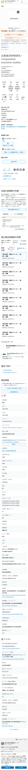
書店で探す (14, 161)
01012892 (15, 442)
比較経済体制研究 (7, 421)
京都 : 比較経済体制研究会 (9, 451)
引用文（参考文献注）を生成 (11, 173)
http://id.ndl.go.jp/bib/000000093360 (12, 614)
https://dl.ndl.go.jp (7, 726)
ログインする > (4, 49)
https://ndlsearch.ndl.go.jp (9, 606)
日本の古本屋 (7, 370)
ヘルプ (10, 206)
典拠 (13, 444)
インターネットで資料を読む (8, 749)
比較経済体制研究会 (7, 440)
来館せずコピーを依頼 (8, 145)
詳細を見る (23, 98)
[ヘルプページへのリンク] (15, 29)
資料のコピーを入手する (7, 751)
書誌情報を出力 (7, 176)
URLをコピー (9, 170)
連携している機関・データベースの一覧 (15, 197)
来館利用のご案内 (20, 248)
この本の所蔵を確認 (19, 229)
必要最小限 (7, 767)
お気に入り (4, 170)
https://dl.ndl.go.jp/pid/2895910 (11, 648)
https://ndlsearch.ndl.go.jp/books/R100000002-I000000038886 (13, 596)
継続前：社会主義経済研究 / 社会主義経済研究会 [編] (13, 127)
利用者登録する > (5, 47)
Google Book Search (9, 372)
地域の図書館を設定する (13, 209)
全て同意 (21, 767)
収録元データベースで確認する (15, 35)
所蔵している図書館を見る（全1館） (14, 152)
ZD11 (3, 543)
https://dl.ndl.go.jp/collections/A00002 (13, 659)
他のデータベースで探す (10, 179)
